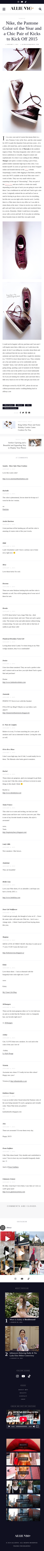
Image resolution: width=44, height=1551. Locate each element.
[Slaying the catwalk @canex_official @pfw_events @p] (7, 1267)
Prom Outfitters (13, 1167)
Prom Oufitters (8, 1148)
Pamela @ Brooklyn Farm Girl (13, 639)
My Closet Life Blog (10, 992)
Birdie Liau (7, 882)
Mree (4, 565)
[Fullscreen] (37, 1426)
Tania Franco (7, 805)
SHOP (23, 1399)
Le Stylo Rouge (8, 1053)
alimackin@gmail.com (30, 44)
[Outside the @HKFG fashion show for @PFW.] (22, 1267)
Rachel (5, 771)
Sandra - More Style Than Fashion (15, 466)
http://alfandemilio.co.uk (18, 1081)
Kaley (5, 965)
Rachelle (6, 491)
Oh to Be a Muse (8, 749)
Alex (4, 1124)
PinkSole (6, 509)
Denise (5, 660)
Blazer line (8, 184)
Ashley (5, 1035)
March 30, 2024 (16, 1322)
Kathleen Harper (8, 1093)
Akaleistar (6, 863)
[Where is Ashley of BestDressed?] (22, 1305)
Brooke (5, 608)
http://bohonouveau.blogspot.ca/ (13, 953)
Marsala (20, 405)
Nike (26, 170)
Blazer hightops (9, 405)
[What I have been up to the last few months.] (22, 1238)
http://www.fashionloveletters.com (14, 682)
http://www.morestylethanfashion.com (15, 479)
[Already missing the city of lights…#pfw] (36, 1253)
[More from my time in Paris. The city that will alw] (36, 1238)
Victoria (5, 1065)
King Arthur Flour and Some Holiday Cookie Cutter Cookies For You (29, 427)
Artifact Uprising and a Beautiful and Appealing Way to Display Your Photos (14, 445)
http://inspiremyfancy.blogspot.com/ (15, 832)
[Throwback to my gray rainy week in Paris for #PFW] (7, 1253)
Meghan (5, 937)
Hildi (4, 543)
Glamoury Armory (9, 1179)
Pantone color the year (10, 408)
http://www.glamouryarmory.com (14, 1192)
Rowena (5, 583)
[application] (23, 1419)
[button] (4, 9)
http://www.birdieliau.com (11, 897)
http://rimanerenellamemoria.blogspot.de (16, 713)
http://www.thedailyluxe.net (12, 793)
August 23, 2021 (17, 1358)
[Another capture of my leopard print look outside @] (36, 1267)
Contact (23, 1396)
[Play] (9, 1426)
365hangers (7, 1004)
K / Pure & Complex (10, 725)
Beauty (23, 1392)
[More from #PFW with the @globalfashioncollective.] (22, 1253)
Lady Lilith (6, 844)
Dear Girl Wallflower (10, 909)
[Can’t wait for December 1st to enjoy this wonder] (7, 1238)
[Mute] (34, 1426)
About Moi (23, 1389)
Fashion (22, 18)
